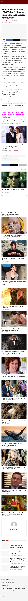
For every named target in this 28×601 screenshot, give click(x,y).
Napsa (15, 158)
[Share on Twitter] (16, 40)
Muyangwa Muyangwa (7, 158)
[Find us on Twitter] (3, 597)
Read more (15, 150)
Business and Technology (11, 6)
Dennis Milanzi (6, 20)
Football (23, 588)
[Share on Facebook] (9, 40)
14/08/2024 (14, 20)
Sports (14, 590)
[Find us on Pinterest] (5, 597)
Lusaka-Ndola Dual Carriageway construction (13, 155)
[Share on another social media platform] (23, 40)
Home (2, 6)
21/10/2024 (20, 549)
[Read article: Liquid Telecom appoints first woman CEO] (5, 553)
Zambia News (9, 588)
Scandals (9, 590)
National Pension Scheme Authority (13, 43)
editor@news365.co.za (9, 582)
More (18, 590)
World (4, 590)
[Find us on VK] (7, 597)
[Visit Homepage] (8, 2)
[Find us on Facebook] (1, 597)
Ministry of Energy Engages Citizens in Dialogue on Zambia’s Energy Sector (18, 560)
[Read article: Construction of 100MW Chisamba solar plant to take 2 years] (5, 568)
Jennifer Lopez (5, 120)
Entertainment (17, 588)
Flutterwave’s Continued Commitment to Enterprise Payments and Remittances (16, 545)
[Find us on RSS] (9, 597)
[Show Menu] (23, 2)
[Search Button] (26, 2)
